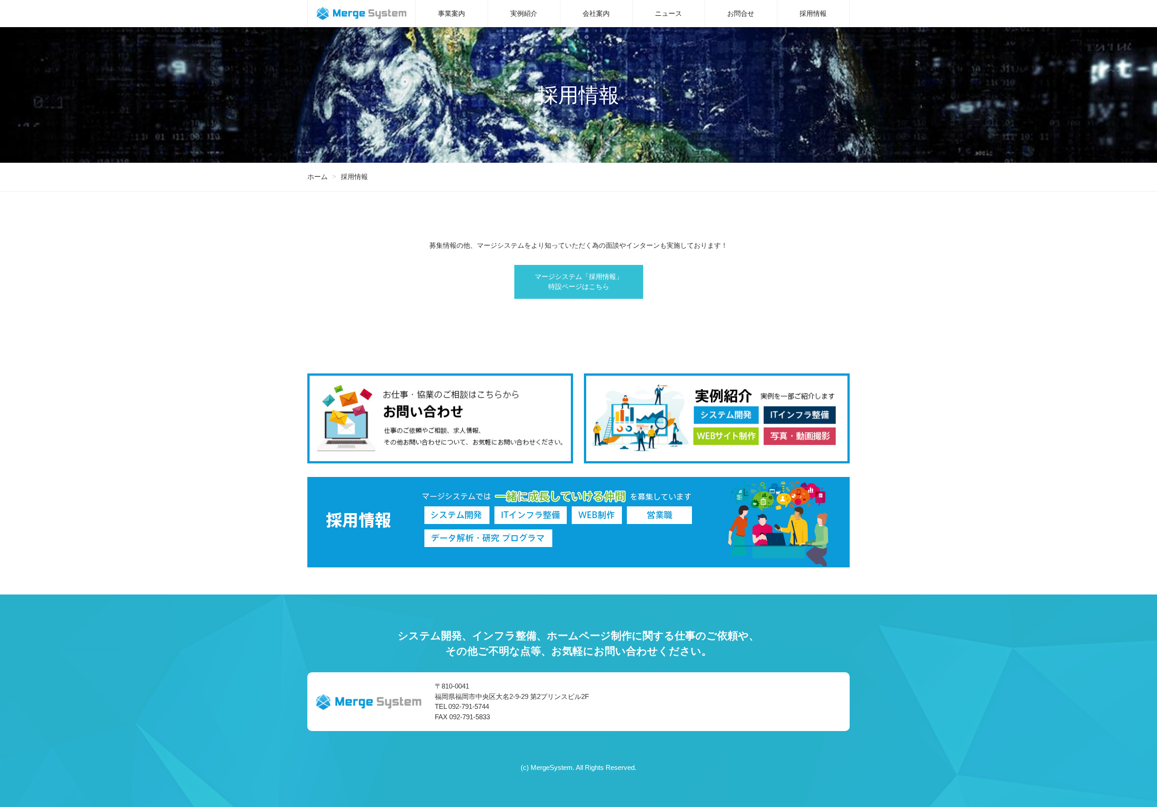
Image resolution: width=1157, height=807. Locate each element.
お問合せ (740, 13)
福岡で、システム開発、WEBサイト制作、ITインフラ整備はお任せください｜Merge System (361, 13)
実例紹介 (523, 13)
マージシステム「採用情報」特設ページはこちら (579, 282)
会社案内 (596, 13)
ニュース (668, 13)
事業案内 (451, 13)
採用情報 (813, 13)
